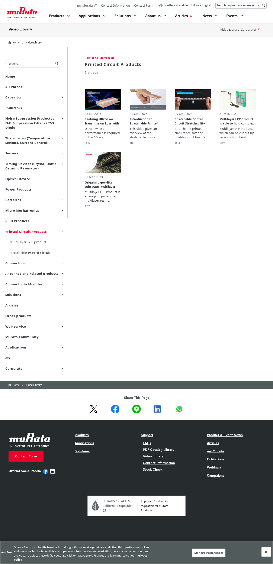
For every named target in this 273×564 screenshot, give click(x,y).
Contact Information (115, 5)
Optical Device (17, 179)
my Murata (85, 5)
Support (147, 435)
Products (82, 435)
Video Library (20, 30)
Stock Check (153, 469)
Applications (16, 347)
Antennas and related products (31, 273)
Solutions (13, 294)
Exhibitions (215, 459)
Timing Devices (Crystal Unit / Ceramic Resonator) (30, 166)
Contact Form (143, 5)
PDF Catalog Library (158, 450)
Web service (15, 326)
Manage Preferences (208, 553)
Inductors (13, 108)
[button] (59, 17)
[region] (136, 552)
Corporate (14, 368)
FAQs (147, 443)
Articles (11, 305)
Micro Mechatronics (22, 210)
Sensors (11, 153)
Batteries (13, 200)
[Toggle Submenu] (62, 97)
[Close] (266, 552)
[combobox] (241, 6)
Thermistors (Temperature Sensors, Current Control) (27, 140)
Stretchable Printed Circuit (30, 252)
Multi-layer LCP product (28, 242)
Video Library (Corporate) (238, 29)
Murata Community (22, 337)
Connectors (15, 263)
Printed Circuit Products (26, 231)
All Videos (13, 87)
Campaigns (215, 475)
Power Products (18, 189)
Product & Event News (225, 435)
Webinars (214, 467)
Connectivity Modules (23, 284)
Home (16, 42)
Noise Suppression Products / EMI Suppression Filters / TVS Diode (29, 123)
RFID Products (17, 221)
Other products (18, 316)
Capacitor (13, 97)
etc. (8, 358)
